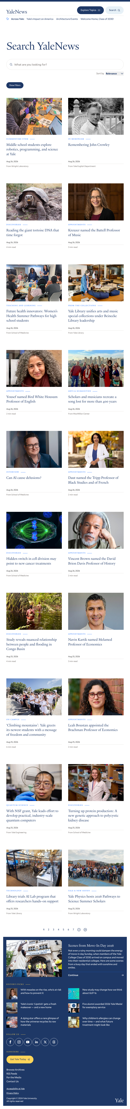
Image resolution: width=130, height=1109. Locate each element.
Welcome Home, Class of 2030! (97, 19)
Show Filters (14, 85)
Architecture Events (67, 19)
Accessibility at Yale (15, 1088)
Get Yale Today (18, 1059)
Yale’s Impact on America (40, 19)
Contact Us (12, 1081)
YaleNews (16, 12)
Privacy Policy (12, 1093)
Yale (119, 1101)
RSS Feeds (11, 1073)
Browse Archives (15, 1069)
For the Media (13, 1077)
